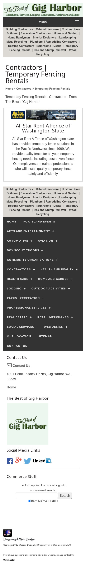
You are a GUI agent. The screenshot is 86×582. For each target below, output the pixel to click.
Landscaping (68, 37)
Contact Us (21, 365)
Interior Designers (45, 37)
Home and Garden (66, 33)
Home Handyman (19, 37)
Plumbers (36, 41)
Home (11, 387)
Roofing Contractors (21, 45)
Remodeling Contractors (62, 41)
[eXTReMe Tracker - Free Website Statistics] (7, 534)
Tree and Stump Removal (50, 50)
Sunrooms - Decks (49, 45)
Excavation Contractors (36, 33)
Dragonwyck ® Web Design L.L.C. (54, 545)
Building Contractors (20, 29)
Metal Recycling (17, 41)
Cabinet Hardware (47, 29)
